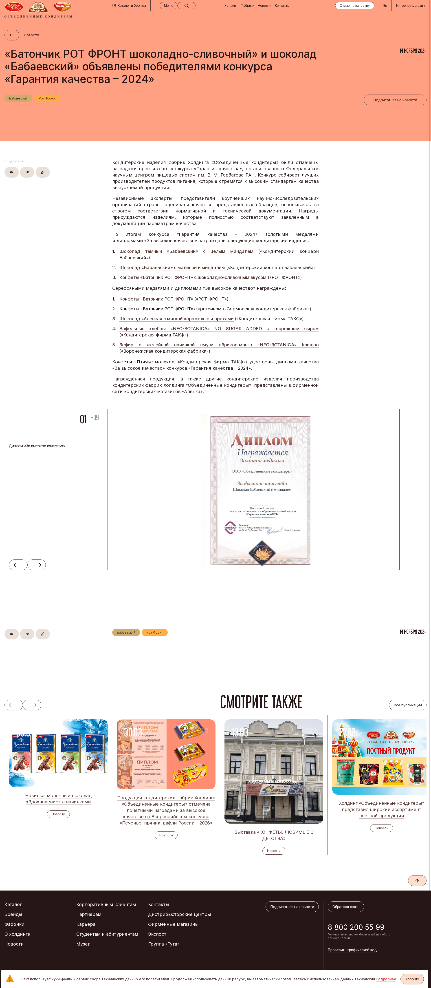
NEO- (178, 328)
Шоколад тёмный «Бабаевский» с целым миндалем (186, 251)
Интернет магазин (410, 5)
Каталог (13, 904)
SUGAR (236, 328)
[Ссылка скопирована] (42, 172)
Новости (264, 5)
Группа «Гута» (164, 944)
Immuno (310, 344)
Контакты (282, 5)
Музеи (83, 944)
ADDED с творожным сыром (282, 328)
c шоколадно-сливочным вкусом (230, 277)
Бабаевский (18, 98)
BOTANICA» (199, 328)
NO (220, 328)
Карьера (85, 924)
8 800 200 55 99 (356, 927)
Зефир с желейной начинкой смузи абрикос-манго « (189, 344)
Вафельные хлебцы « (146, 328)
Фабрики (247, 5)
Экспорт (157, 934)
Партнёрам (88, 914)
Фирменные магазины (173, 924)
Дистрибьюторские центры (179, 914)
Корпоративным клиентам (106, 904)
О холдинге (17, 934)
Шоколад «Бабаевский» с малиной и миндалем (172, 267)
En (385, 5)
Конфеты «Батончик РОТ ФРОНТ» (156, 277)
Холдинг (230, 5)
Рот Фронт (47, 98)
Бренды (13, 914)
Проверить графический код (352, 950)
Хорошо (412, 979)
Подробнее (386, 979)
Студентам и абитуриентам (107, 934)
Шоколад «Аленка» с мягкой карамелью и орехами (176, 318)
